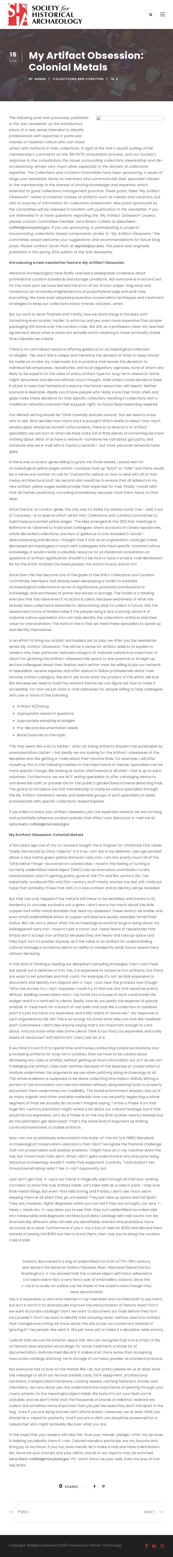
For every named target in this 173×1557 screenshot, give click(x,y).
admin (40, 79)
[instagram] (162, 1546)
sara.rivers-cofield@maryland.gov (39, 824)
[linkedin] (154, 1546)
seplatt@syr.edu (89, 246)
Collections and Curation (78, 79)
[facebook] (146, 1546)
